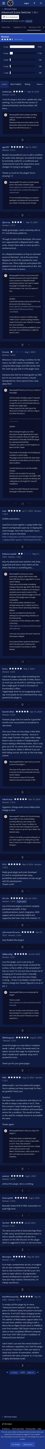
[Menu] (4, 3)
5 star (6, 47)
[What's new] (34, 3)
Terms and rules (18, 1429)
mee (4, 511)
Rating (27, 84)
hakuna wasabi (9, 554)
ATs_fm (5, 898)
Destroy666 (7, 1198)
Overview (6, 27)
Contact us (6, 1429)
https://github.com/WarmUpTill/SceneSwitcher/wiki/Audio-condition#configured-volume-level (25, 190)
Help (39, 1429)
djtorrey (6, 222)
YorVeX (5, 1223)
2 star (6, 66)
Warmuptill (8, 21)
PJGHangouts (8, 1037)
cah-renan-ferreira (11, 932)
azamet (5, 1176)
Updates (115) (20, 27)
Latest (4, 84)
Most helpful (15, 84)
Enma (5, 668)
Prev (15, 1372)
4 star (6, 53)
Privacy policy (31, 1429)
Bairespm (6, 1256)
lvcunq (5, 352)
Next (30, 1372)
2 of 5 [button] (22, 1372)
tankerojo (7, 91)
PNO (4, 1077)
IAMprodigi (7, 954)
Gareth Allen (8, 711)
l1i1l (4, 864)
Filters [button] (39, 84)
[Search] (41, 3)
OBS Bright (8, 1424)
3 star (6, 60)
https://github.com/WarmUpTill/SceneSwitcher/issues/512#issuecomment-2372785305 (25, 309)
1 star (6, 73)
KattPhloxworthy (10, 1296)
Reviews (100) (35, 27)
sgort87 (5, 147)
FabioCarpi (7, 799)
